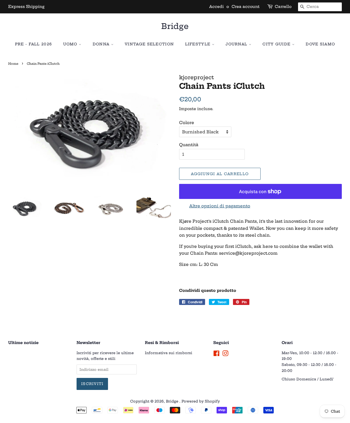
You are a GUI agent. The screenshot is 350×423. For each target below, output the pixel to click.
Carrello (283, 6)
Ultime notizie (23, 342)
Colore (186, 122)
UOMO (71, 44)
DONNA (102, 44)
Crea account (245, 6)
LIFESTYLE (198, 44)
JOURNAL (237, 44)
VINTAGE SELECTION (149, 44)
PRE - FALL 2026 (33, 44)
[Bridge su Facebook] (216, 354)
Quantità (188, 144)
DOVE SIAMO (320, 44)
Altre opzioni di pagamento (219, 205)
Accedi (216, 6)
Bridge (175, 26)
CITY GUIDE (277, 44)
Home (13, 64)
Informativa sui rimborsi (168, 353)
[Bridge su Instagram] (225, 354)
